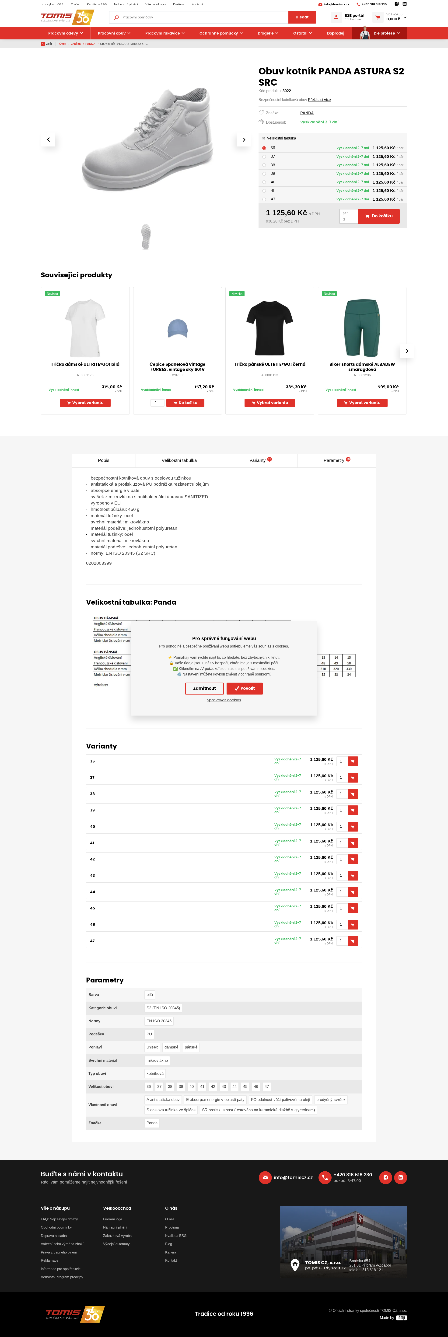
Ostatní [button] (300, 33)
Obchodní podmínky (56, 1227)
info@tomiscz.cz (336, 4)
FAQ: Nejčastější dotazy (59, 1219)
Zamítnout (204, 688)
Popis (103, 460)
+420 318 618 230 (374, 4)
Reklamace (49, 1260)
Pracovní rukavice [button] (162, 33)
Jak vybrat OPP (52, 4)
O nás (75, 4)
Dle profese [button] (384, 33)
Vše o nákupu (155, 4)
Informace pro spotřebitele (60, 1269)
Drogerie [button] (266, 33)
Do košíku (187, 403)
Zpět (49, 43)
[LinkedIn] (404, 4)
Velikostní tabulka (281, 138)
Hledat (302, 17)
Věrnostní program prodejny (62, 1277)
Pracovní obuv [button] (112, 33)
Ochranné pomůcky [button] (219, 33)
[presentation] (48, 139)
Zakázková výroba (117, 1236)
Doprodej (335, 33)
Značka (76, 43)
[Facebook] (396, 4)
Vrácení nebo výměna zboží (62, 1244)
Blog (168, 1244)
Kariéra (178, 4)
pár (345, 213)
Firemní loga (112, 1219)
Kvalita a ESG (97, 4)
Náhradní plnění (126, 4)
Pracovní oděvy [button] (63, 33)
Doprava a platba (54, 1236)
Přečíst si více (319, 100)
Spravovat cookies (224, 700)
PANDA (90, 43)
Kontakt (197, 4)
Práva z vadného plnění (59, 1252)
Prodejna (172, 1227)
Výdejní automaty (116, 1244)
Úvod (63, 43)
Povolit (247, 688)
